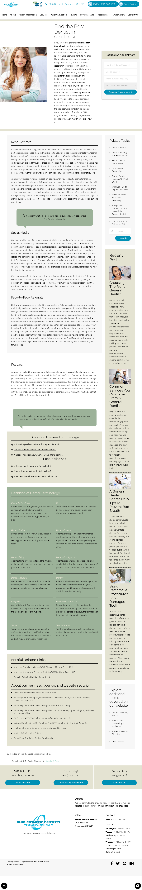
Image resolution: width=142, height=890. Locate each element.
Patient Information (28, 14)
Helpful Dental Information (118, 162)
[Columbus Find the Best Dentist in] (23, 101)
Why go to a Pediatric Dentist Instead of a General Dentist (119, 209)
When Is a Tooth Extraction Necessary (119, 197)
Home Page (64, 672)
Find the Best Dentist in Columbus (35, 753)
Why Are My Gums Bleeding (119, 732)
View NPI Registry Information (74, 723)
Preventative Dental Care (117, 169)
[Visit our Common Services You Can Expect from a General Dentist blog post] (120, 383)
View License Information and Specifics (53, 718)
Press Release (103, 14)
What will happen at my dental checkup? (32, 471)
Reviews (73, 14)
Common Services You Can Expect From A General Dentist (119, 396)
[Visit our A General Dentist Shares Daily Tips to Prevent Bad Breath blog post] (120, 488)
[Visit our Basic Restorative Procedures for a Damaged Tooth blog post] (120, 583)
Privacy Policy (12, 864)
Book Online (130, 4)
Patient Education (58, 14)
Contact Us (133, 14)
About (13, 14)
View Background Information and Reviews (46, 728)
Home (4, 14)
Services (44, 14)
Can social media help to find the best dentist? (35, 449)
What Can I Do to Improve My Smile (120, 188)
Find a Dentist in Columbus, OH (119, 222)
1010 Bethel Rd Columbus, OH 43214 (67, 4)
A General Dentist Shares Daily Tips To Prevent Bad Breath (119, 501)
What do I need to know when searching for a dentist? (38, 454)
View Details (35, 733)
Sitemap (21, 864)
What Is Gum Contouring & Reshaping (118, 723)
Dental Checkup (119, 147)
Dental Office (118, 741)
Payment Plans (87, 14)
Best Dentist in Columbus (55, 219)
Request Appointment (71, 782)
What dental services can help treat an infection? (36, 476)
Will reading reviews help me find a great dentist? (36, 444)
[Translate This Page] (138, 886)
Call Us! (104, 4)
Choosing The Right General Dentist (117, 288)
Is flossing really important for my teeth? (32, 466)
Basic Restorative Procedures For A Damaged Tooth (118, 596)
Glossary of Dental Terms (57, 667)
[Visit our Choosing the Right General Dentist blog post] (120, 279)
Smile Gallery (119, 14)
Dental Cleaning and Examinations (120, 154)
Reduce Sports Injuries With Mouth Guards (120, 179)
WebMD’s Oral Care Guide (33, 676)
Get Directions (22, 782)
